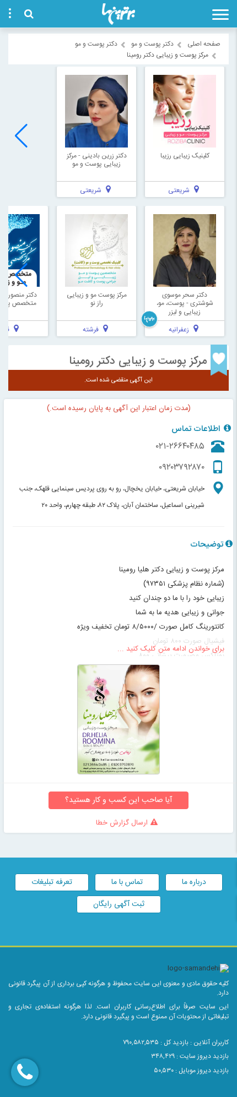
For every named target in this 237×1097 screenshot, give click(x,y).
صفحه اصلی (203, 44)
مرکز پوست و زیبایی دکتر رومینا (138, 361)
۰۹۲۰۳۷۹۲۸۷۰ (181, 467)
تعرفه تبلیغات (51, 882)
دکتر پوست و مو (152, 44)
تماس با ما (127, 882)
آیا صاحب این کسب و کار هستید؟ (118, 800)
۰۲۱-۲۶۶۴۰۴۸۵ (180, 446)
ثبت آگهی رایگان (118, 904)
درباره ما (194, 882)
